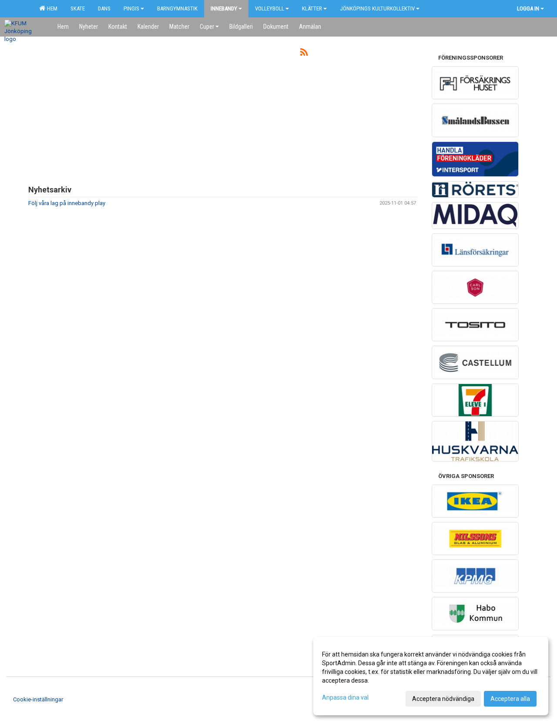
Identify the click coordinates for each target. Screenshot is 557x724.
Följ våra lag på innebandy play (66, 203)
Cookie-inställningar (38, 699)
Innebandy (224, 8)
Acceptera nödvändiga (443, 698)
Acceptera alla (510, 698)
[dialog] (430, 676)
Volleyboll (269, 8)
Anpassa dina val (345, 697)
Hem (50, 8)
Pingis (131, 8)
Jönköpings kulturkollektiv (377, 8)
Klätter (312, 8)
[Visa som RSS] (304, 54)
